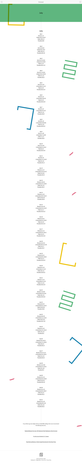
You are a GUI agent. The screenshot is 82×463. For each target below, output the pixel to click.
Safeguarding (38, 460)
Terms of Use (43, 460)
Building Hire (33, 460)
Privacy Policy (49, 460)
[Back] (2, 2)
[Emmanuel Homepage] (41, 2)
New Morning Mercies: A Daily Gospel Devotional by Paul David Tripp (41, 442)
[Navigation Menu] (80, 2)
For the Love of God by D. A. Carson (41, 436)
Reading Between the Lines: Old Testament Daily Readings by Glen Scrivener (41, 431)
